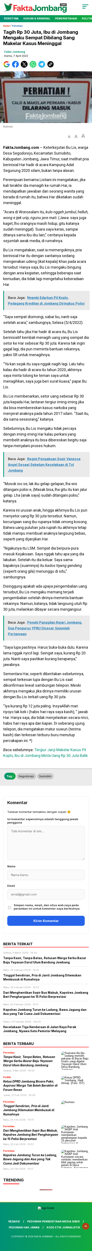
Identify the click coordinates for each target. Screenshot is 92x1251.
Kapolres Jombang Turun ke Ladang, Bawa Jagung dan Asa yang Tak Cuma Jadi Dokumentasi (30, 1159)
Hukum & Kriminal (36, 18)
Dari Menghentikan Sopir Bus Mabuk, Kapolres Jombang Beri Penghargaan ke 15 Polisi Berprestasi (30, 1135)
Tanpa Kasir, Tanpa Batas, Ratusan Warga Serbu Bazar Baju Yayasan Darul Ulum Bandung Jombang (29, 1061)
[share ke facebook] (16, 66)
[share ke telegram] (42, 66)
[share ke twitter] (25, 66)
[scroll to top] (86, 1226)
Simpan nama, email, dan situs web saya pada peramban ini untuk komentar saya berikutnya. (47, 906)
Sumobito (45, 776)
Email (11, 885)
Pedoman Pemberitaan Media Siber (53, 1221)
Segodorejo (26, 776)
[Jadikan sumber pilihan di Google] (7, 66)
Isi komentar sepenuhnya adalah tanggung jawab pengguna (42, 820)
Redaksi (14, 1221)
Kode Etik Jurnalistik (63, 1227)
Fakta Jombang (14, 51)
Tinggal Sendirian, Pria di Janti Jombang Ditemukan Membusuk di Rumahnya (28, 1110)
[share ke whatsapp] (34, 66)
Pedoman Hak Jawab (24, 1227)
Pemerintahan (66, 18)
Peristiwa (11, 18)
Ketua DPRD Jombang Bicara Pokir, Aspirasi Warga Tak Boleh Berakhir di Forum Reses (30, 1086)
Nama (11, 866)
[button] (69, 136)
